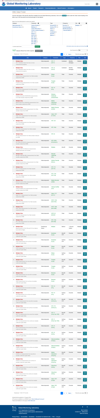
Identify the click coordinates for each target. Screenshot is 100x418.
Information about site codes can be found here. (76, 46)
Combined (52, 32)
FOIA (53, 416)
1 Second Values (67, 30)
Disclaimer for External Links (43, 416)
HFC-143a (33, 40)
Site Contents (84, 410)
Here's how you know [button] (30, 0)
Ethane (33, 33)
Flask (51, 28)
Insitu (51, 30)
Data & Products (61, 8)
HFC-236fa (33, 41)
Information (71, 8)
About (29, 8)
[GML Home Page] (26, 8)
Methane (33, 27)
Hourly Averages (67, 27)
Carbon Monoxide (35, 28)
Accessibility (24, 416)
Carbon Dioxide (35, 25)
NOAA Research (23, 413)
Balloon (52, 35)
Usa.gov (58, 416)
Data (85, 61)
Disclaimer (31, 416)
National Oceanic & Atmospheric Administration (31, 411)
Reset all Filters (39, 50)
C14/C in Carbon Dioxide (37, 30)
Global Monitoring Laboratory (24, 3)
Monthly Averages (67, 28)
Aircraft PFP (53, 25)
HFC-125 (33, 37)
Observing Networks (50, 8)
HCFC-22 (33, 35)
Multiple (77, 25)
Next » (69, 54)
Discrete (65, 25)
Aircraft (52, 33)
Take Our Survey (84, 413)
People (34, 8)
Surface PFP (53, 27)
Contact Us (78, 411)
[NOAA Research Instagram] (85, 407)
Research (41, 8)
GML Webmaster (31, 400)
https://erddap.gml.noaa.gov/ (38, 399)
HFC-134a (33, 38)
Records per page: (79, 54)
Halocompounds (16, 25)
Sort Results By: (74, 50)
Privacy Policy (15, 416)
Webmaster (85, 411)
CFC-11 (33, 32)
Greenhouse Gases (17, 27)
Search (38, 46)
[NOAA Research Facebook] (81, 407)
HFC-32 (33, 43)
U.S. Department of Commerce (27, 410)
